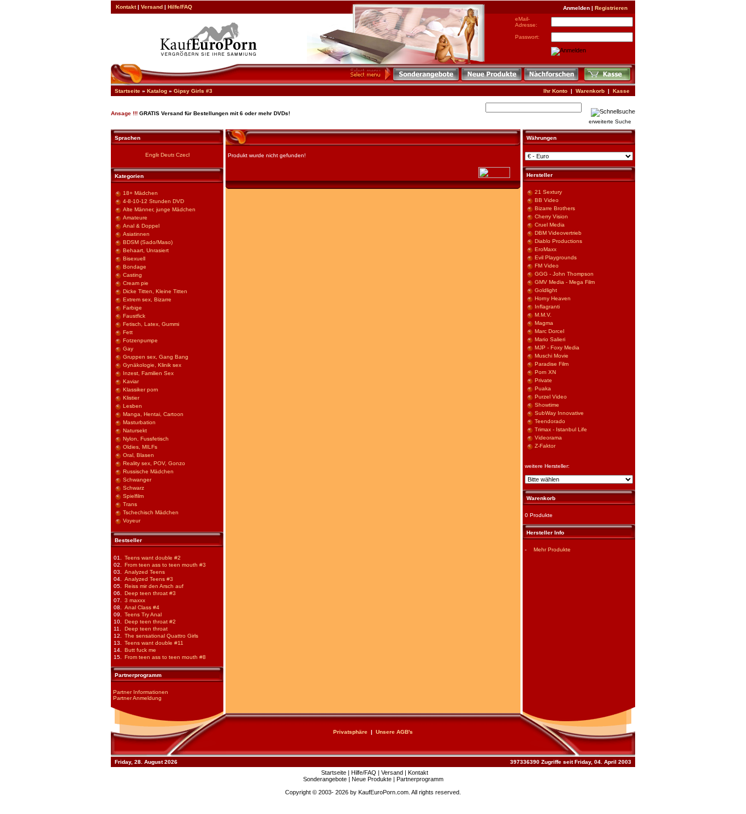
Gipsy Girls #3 (193, 91)
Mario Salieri (550, 339)
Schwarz (133, 488)
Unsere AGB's (394, 732)
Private (543, 380)
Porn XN (545, 372)
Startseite (127, 91)
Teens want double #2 (153, 558)
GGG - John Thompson (564, 274)
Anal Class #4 (142, 607)
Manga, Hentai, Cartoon (153, 414)
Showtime (547, 405)
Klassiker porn (140, 390)
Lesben (132, 406)
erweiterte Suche (610, 121)
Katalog (157, 91)
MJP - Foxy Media (557, 347)
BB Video (547, 200)
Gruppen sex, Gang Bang (155, 357)
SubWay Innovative (559, 413)
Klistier (131, 398)
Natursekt (135, 430)
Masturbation (139, 422)
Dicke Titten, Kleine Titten (155, 291)
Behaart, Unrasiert (146, 250)
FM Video (547, 266)
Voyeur (131, 521)
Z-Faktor (545, 446)
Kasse (621, 91)
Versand (152, 7)
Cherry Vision (551, 216)
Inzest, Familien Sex (148, 373)
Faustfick (134, 316)
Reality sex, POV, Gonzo (154, 463)
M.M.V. (543, 315)
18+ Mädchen (140, 193)
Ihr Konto (555, 91)
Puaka (543, 388)
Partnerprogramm (419, 779)
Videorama (548, 438)
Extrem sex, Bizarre (147, 299)
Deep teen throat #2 (150, 622)
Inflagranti (547, 307)
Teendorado (550, 421)
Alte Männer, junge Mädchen (159, 209)
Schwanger (137, 480)
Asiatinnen (136, 234)
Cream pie (136, 283)
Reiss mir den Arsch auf (154, 586)
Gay (128, 349)
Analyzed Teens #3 (149, 579)
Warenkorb (590, 91)
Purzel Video (551, 397)
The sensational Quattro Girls (161, 636)
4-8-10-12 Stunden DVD (153, 201)
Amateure (135, 218)
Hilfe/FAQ (180, 7)
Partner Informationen (140, 692)
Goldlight (546, 290)
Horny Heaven (553, 298)
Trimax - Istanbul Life (561, 429)
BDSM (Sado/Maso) (148, 242)
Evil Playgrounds (556, 257)
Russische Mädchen (148, 471)
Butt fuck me (140, 650)
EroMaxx (545, 249)
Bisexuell (134, 259)
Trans (130, 504)
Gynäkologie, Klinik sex (152, 365)
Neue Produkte (372, 779)
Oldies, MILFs (140, 447)
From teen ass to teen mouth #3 (165, 565)
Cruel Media (550, 225)
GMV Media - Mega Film (565, 282)
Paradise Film (552, 364)
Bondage (134, 267)
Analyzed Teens (145, 572)
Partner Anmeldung (137, 698)
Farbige (132, 308)
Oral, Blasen (138, 455)
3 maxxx (135, 600)
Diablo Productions (558, 241)
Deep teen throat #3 (150, 593)
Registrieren (611, 8)
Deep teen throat (146, 629)
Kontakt (126, 7)
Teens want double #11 (154, 643)
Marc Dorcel (549, 331)
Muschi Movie (552, 356)
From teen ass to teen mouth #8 (165, 657)
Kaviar (131, 381)
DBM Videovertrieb (558, 233)
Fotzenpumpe (140, 340)
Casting (132, 275)
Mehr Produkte (552, 549)
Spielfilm (133, 496)
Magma (544, 323)
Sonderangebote (325, 779)
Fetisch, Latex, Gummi (151, 324)
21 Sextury (548, 192)
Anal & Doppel (141, 226)
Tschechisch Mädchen (151, 512)
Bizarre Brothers (555, 208)
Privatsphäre (350, 732)
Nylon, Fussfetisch (146, 439)
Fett (128, 332)
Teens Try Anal (143, 614)
